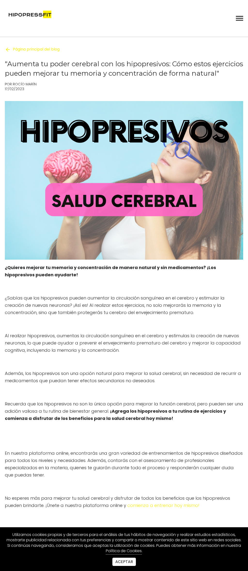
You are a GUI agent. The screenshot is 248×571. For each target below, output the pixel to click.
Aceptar (124, 561)
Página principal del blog (36, 49)
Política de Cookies (124, 551)
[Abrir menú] (239, 18)
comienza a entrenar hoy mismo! (163, 505)
